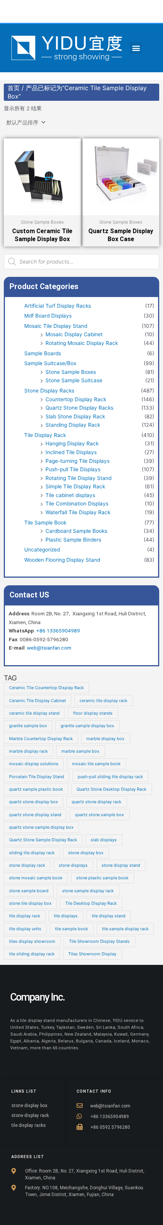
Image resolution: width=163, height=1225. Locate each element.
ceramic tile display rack (103, 700)
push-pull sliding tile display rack (110, 776)
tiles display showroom (32, 941)
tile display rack (24, 915)
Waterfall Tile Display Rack (77, 512)
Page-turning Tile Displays (77, 461)
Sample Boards (42, 353)
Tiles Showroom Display (92, 953)
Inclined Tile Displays (71, 452)
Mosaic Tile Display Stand (55, 326)
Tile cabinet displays (70, 495)
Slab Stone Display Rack (75, 416)
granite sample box (28, 725)
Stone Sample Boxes (70, 372)
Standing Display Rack (72, 425)
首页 (14, 88)
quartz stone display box (33, 801)
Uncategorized (42, 550)
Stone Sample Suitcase (73, 380)
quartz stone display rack (96, 801)
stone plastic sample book (102, 877)
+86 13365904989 (58, 631)
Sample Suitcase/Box (50, 363)
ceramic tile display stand (34, 713)
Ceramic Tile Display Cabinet (37, 700)
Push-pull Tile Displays (72, 469)
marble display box (105, 738)
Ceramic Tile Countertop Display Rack (46, 687)
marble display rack (28, 751)
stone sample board (29, 890)
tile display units (25, 928)
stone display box (85, 852)
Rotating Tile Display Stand (78, 478)
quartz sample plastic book (36, 789)
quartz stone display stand (35, 814)
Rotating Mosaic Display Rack (81, 343)
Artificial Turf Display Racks (57, 306)
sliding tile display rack (32, 852)
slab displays (104, 839)
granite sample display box (87, 725)
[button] (136, 48)
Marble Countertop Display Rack (41, 738)
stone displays (73, 865)
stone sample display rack (88, 890)
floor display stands (93, 713)
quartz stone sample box (99, 814)
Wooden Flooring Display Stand (62, 560)
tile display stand (108, 915)
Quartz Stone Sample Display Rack (43, 839)
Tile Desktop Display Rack (91, 903)
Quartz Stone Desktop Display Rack (111, 789)
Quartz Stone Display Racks (79, 408)
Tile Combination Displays (76, 503)
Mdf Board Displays (48, 316)
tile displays (66, 915)
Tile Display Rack (45, 435)
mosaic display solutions (33, 763)
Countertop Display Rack (75, 399)
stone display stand (121, 865)
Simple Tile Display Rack (75, 486)
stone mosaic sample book (36, 877)
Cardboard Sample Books (76, 531)
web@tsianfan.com (49, 648)
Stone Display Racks (49, 391)
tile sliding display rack (32, 953)
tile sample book (71, 928)
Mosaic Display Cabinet (74, 334)
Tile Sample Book (45, 523)
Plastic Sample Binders (73, 540)
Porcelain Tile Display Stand (36, 776)
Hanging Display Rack (72, 443)
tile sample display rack (125, 928)
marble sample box (80, 751)
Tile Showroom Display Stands (99, 941)
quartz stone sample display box (41, 827)
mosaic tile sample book (96, 763)
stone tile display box (30, 903)
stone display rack (27, 865)
